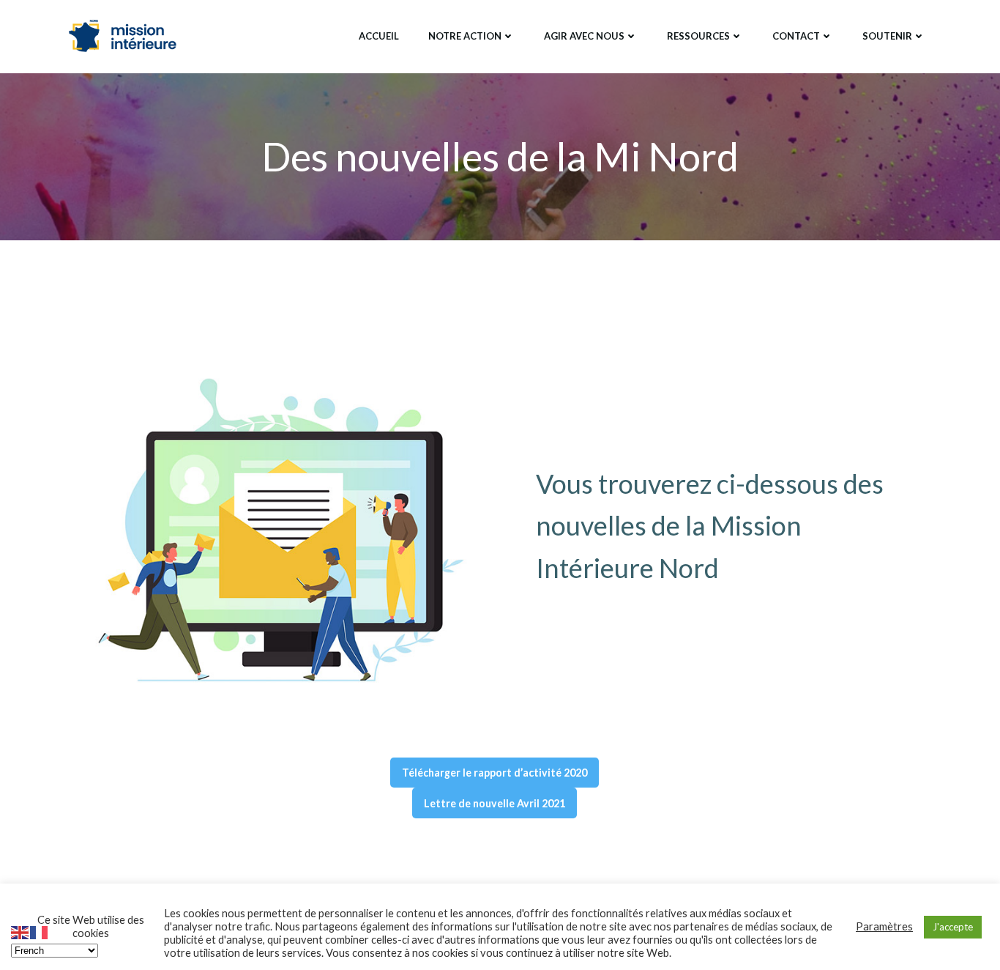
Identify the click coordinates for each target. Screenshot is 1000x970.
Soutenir (887, 36)
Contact (796, 36)
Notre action (464, 36)
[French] (39, 931)
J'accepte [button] (953, 927)
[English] (20, 931)
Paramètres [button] (884, 926)
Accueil (379, 36)
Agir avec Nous (584, 36)
